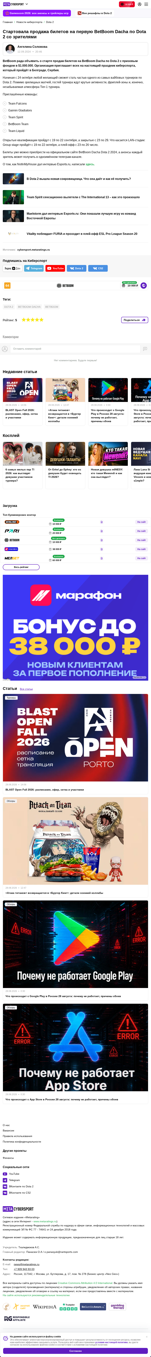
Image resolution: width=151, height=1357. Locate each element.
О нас (6, 1125)
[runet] (6, 1307)
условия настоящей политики (111, 1342)
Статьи (10, 688)
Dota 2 (8, 306)
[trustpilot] (68, 1307)
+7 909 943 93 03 (24, 1269)
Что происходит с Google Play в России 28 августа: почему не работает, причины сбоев (107, 416)
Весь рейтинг (21, 567)
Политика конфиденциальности (22, 1141)
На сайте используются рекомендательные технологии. (36, 1295)
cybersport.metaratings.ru (33, 249)
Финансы (8, 1157)
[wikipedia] (44, 1307)
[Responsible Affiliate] (17, 1319)
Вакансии (8, 1130)
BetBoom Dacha (29, 306)
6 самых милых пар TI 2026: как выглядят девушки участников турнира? (20, 475)
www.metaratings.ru (45, 1221)
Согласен (75, 1350)
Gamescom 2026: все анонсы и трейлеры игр (39, 13)
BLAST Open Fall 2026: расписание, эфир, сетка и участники (22, 414)
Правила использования (17, 1136)
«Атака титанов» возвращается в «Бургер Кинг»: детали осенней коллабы (64, 416)
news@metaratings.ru (26, 1264)
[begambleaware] (93, 1307)
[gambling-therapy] (117, 1307)
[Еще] (146, 4)
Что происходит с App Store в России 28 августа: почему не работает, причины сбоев (62, 1099)
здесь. (90, 164)
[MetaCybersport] (18, 1209)
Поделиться (132, 319)
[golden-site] (21, 1307)
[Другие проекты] (15, 4)
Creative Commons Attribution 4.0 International (85, 1282)
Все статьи (26, 688)
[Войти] (139, 4)
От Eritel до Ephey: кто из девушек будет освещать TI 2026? (64, 473)
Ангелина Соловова (32, 46)
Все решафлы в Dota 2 (97, 13)
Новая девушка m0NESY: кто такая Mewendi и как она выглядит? (107, 473)
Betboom (51, 306)
